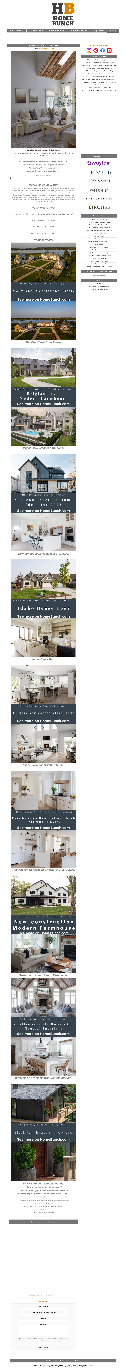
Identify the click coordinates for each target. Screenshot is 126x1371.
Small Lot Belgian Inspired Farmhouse (99, 241)
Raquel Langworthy (49, 168)
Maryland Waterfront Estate (43, 342)
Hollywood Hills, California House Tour (99, 74)
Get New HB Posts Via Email (99, 289)
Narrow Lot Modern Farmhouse (99, 261)
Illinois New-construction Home (43, 765)
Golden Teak (99, 283)
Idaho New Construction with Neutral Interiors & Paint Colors (99, 65)
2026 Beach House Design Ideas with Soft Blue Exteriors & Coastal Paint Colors (99, 76)
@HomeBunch (55, 1187)
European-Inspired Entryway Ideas (99, 85)
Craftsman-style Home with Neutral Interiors (43, 1078)
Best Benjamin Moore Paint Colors (99, 286)
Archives (65, 1194)
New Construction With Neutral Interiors (99, 222)
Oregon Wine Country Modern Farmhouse (99, 250)
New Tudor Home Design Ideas (99, 247)
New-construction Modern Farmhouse (43, 975)
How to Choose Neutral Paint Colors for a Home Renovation (99, 90)
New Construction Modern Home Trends (99, 255)
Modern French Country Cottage (99, 253)
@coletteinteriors (57, 165)
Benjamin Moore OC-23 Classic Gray (43, 45)
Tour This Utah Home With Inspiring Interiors (99, 230)
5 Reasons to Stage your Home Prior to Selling (99, 71)
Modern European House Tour (99, 264)
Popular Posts (99, 30)
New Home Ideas (99, 236)
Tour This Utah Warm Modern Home (99, 239)
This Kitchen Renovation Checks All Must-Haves (43, 869)
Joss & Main (36, 220)
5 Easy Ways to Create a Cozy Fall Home (99, 60)
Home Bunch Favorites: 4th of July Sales (99, 87)
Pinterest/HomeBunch (57, 1190)
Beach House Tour (99, 244)
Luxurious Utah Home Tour (99, 219)
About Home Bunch (36, 30)
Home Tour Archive (17, 30)
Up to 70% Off (46, 208)
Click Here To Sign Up (99, 275)
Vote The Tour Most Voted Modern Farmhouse (99, 225)
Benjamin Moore (43, 48)
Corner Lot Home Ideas (99, 233)
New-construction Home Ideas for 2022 (43, 553)
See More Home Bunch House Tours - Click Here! (63, 1360)
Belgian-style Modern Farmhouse (43, 448)
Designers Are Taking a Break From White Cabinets (99, 62)
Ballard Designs (38, 227)
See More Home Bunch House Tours (43, 1222)
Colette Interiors (42, 165)
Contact (113, 31)
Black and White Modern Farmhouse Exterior (99, 266)
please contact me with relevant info (51, 1343)
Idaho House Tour (43, 659)
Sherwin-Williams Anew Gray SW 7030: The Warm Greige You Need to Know (99, 79)
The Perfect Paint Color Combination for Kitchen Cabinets (99, 82)
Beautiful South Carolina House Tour (99, 227)
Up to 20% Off (49, 227)
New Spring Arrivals (48, 220)
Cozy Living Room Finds (79, 30)
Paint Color (51, 48)
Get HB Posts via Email (57, 30)
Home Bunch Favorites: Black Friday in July (99, 68)
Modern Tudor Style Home (99, 258)
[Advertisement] (63, 38)
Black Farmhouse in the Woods (43, 1183)
